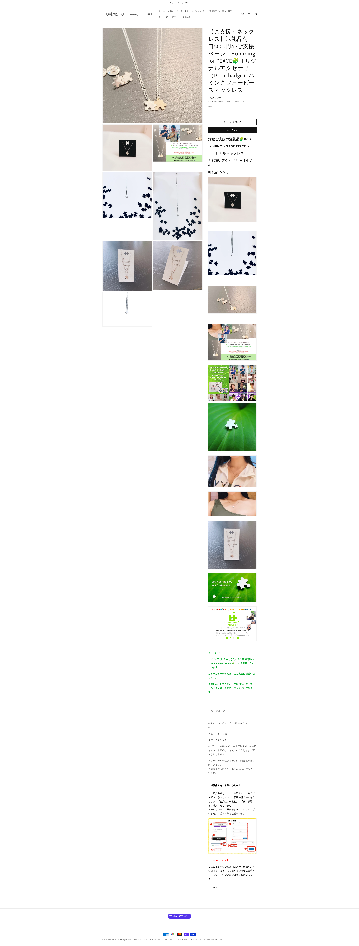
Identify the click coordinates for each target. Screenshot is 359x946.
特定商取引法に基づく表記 (214, 939)
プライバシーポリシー (171, 939)
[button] (243, 14)
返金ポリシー (155, 939)
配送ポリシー (196, 939)
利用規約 (185, 939)
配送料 (215, 101)
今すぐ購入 (232, 130)
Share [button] (214, 887)
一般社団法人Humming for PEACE (120, 940)
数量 (210, 106)
